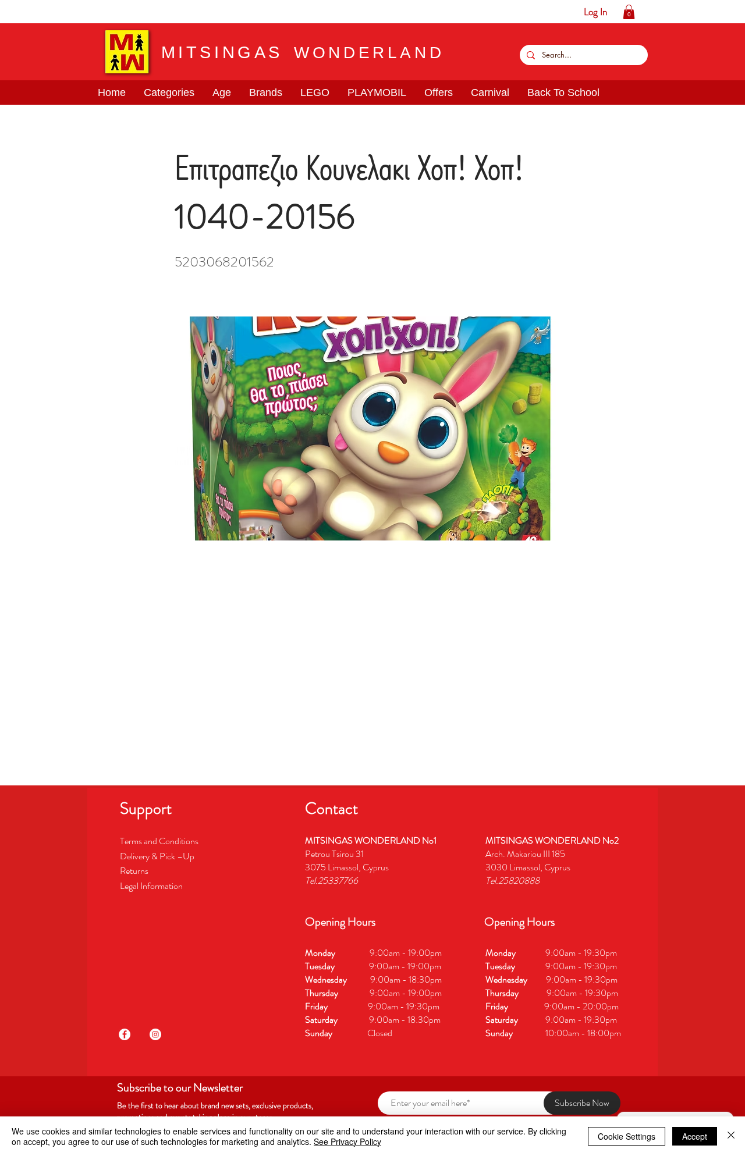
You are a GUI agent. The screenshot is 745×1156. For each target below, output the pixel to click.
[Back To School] (153, 11)
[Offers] (117, 11)
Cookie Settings (626, 1136)
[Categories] (27, 11)
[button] (45, 11)
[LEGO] (81, 11)
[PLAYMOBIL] (99, 11)
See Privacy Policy (347, 1141)
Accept (694, 1136)
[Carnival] (135, 11)
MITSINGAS (222, 52)
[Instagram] (155, 1034)
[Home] (9, 11)
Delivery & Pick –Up (158, 856)
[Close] (731, 1136)
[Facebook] (124, 1034)
